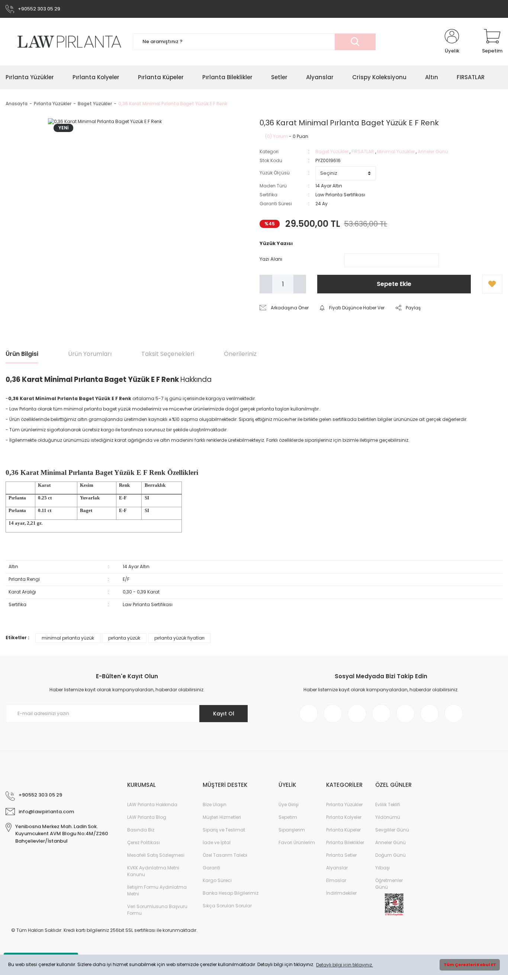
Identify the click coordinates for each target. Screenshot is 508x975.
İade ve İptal (217, 842)
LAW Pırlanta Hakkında (152, 804)
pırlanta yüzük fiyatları (179, 638)
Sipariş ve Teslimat (224, 830)
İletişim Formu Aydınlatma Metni (157, 890)
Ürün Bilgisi (22, 354)
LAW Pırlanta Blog (146, 817)
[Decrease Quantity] (266, 284)
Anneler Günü (433, 151)
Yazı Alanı (271, 259)
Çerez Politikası (143, 842)
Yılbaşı (382, 868)
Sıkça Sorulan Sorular (227, 905)
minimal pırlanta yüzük (68, 638)
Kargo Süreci (217, 880)
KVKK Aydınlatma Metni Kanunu (153, 871)
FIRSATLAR (362, 151)
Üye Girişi (289, 804)
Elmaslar (336, 880)
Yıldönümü (387, 817)
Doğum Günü (390, 855)
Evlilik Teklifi (387, 804)
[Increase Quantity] (299, 284)
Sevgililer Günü (392, 830)
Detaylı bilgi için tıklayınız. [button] (344, 965)
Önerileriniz (240, 354)
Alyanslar (337, 868)
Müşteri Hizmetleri (222, 817)
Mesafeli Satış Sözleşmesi (155, 855)
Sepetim (288, 817)
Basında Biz (140, 830)
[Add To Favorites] (492, 284)
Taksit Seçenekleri (167, 354)
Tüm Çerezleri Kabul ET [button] (470, 965)
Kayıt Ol (223, 713)
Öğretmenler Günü (389, 883)
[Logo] (64, 42)
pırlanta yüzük (124, 638)
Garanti (211, 868)
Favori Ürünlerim (297, 842)
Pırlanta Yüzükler (344, 804)
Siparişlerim (292, 830)
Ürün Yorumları (90, 354)
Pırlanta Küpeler (343, 830)
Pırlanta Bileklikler (345, 842)
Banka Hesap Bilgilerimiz (230, 893)
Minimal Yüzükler (396, 151)
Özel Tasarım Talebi (225, 855)
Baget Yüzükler (331, 151)
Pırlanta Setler (341, 855)
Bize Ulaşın (214, 804)
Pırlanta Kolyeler (343, 817)
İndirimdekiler (341, 893)
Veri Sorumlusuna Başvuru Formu (157, 909)
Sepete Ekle (394, 284)
